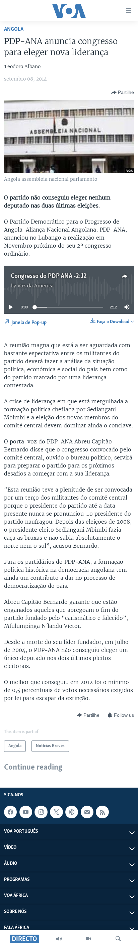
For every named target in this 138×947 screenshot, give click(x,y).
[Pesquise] (118, 938)
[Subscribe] (87, 812)
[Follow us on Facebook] (10, 812)
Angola (13, 29)
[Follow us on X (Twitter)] (56, 812)
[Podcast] (71, 812)
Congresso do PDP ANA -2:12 (49, 276)
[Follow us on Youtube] (25, 812)
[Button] (122, 93)
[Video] (88, 938)
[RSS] (102, 812)
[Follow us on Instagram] (40, 812)
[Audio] (59, 938)
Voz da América (35, 286)
